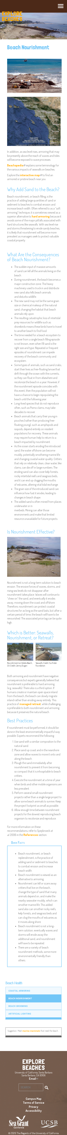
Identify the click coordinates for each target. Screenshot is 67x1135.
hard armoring (41, 216)
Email (33, 1078)
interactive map (30, 175)
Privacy (33, 1106)
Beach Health (13, 983)
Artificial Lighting (19, 1013)
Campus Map (33, 1098)
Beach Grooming (18, 1006)
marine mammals (31, 1030)
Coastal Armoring (19, 990)
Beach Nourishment (20, 998)
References (30, 835)
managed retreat (30, 704)
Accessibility (34, 1110)
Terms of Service (33, 1102)
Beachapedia (16, 165)
